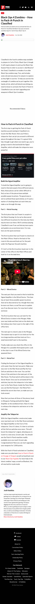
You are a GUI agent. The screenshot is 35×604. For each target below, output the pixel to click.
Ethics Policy (17, 551)
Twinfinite (20, 568)
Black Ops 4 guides (12, 459)
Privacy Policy (17, 561)
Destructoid (24, 574)
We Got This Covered (13, 574)
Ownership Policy (17, 557)
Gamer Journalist (7, 576)
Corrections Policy (17, 547)
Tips (3, 13)
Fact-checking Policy (17, 554)
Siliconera (25, 571)
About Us (17, 544)
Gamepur (27, 568)
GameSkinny (17, 576)
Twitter (18, 536)
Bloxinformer (13, 582)
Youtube (18, 540)
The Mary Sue (8, 579)
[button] (32, 7)
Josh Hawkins (10, 35)
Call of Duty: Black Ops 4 (8, 474)
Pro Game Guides (10, 568)
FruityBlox (27, 579)
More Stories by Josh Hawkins (13, 517)
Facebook (18, 533)
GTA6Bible (22, 582)
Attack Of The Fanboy (14, 571)
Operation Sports (27, 576)
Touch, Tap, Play (18, 579)
